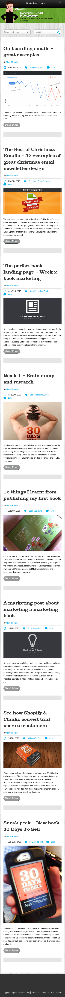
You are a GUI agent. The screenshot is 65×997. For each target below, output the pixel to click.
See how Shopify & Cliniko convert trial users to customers (26, 719)
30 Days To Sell (36, 67)
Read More (11, 125)
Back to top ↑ (56, 992)
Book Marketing (36, 291)
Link (53, 67)
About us (35, 992)
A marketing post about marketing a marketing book (31, 609)
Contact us (45, 992)
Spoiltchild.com (18, 992)
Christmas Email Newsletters (41, 181)
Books (46, 291)
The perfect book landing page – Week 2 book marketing (30, 272)
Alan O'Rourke (12, 62)
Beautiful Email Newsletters (31, 14)
